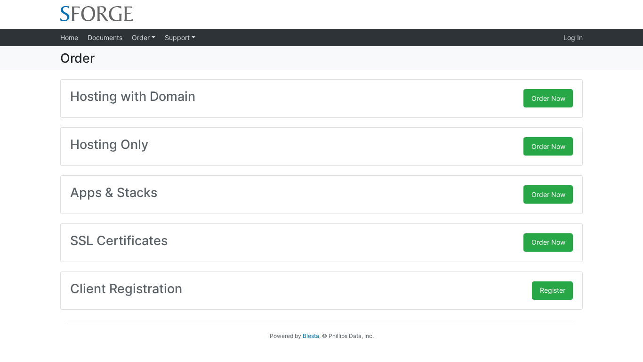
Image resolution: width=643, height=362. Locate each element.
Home (69, 37)
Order (142, 37)
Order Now (548, 98)
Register (552, 290)
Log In (573, 37)
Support (178, 37)
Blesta (311, 335)
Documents (105, 37)
